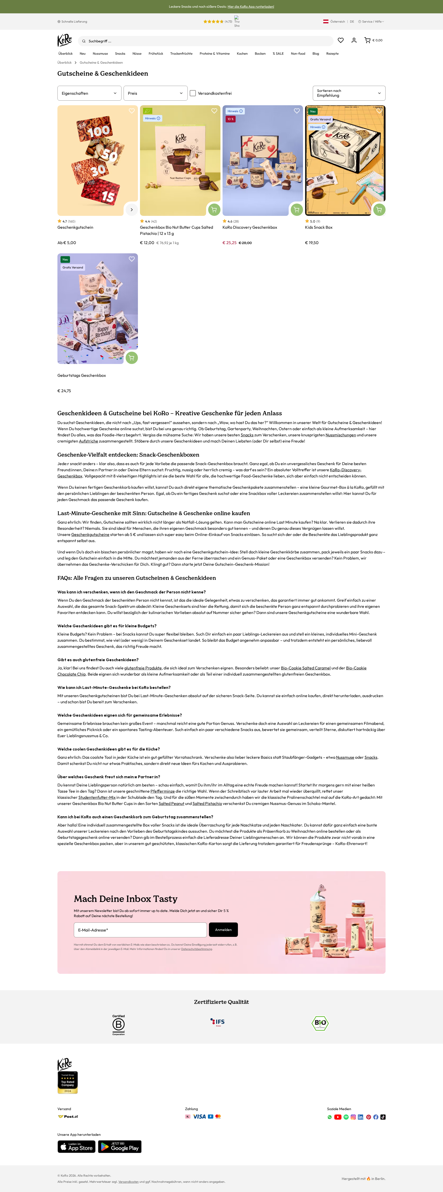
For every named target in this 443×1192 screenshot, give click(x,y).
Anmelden (223, 929)
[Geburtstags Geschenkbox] (97, 323)
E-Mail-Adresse (93, 930)
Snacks (247, 434)
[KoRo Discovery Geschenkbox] (263, 175)
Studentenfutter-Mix (97, 797)
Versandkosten (128, 1182)
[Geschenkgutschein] (97, 175)
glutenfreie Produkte (143, 667)
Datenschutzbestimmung (196, 949)
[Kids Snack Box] (345, 175)
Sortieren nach (329, 90)
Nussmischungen (341, 434)
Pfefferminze (162, 791)
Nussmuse (345, 757)
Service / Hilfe (371, 21)
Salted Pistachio (207, 803)
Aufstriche (88, 441)
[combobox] (206, 41)
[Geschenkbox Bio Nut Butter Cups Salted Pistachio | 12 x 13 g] (180, 175)
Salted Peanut (171, 803)
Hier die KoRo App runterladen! (251, 6)
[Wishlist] (341, 40)
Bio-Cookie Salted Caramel (306, 667)
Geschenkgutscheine (90, 534)
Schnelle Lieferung (74, 21)
